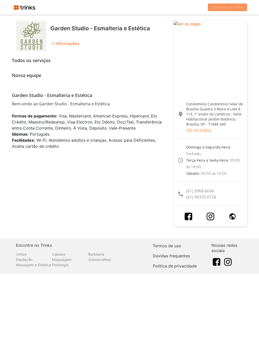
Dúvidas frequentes (171, 255)
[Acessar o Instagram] (210, 216)
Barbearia (96, 254)
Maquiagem (62, 259)
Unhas (21, 254)
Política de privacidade (175, 265)
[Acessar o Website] (232, 216)
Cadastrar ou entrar (227, 7)
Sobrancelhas (99, 259)
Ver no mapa (198, 130)
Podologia (60, 265)
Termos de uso (167, 245)
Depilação (24, 259)
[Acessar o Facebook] (188, 216)
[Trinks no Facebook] (216, 261)
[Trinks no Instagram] (228, 261)
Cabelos (59, 254)
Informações (67, 43)
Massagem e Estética (33, 265)
